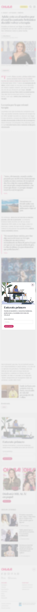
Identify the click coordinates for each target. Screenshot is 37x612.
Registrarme (9, 326)
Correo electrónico (9, 319)
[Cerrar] (32, 284)
